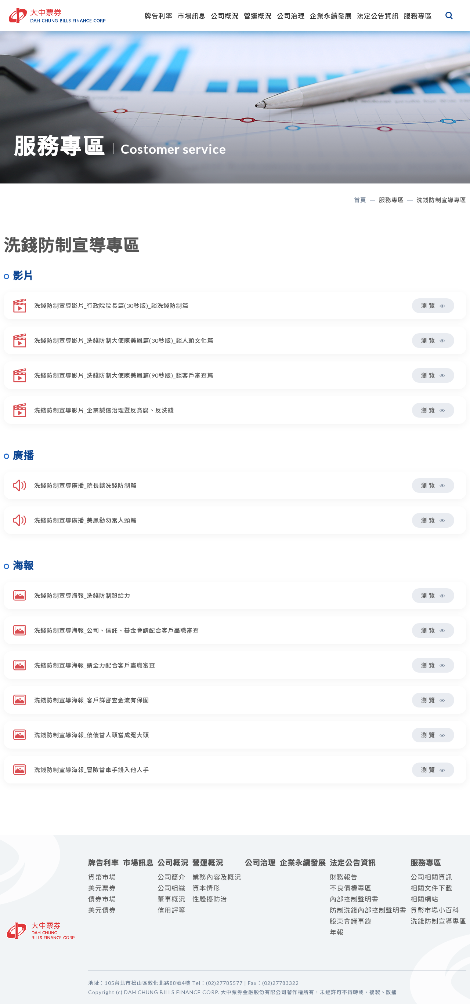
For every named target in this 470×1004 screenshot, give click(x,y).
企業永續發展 (331, 16)
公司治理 (291, 16)
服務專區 (418, 16)
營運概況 (258, 16)
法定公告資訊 (378, 16)
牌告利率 (159, 16)
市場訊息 (192, 16)
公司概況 (225, 16)
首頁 (360, 199)
